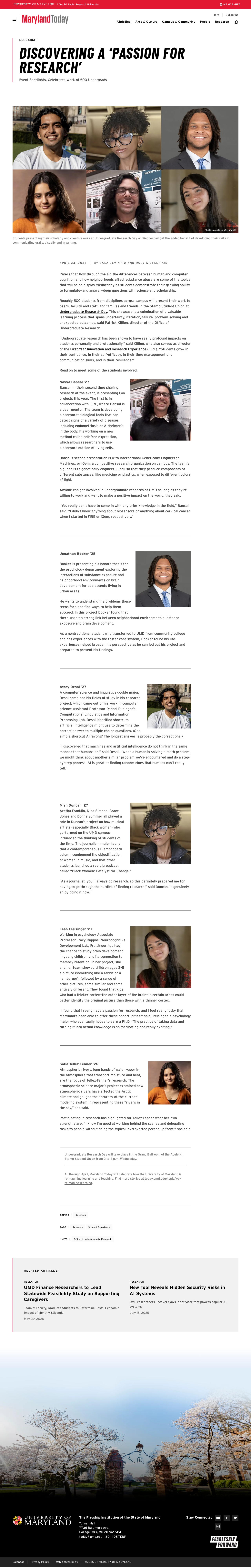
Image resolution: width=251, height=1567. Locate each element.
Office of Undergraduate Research (93, 1239)
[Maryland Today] (45, 19)
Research (80, 1215)
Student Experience (99, 1227)
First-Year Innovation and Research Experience (107, 349)
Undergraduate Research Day (83, 312)
